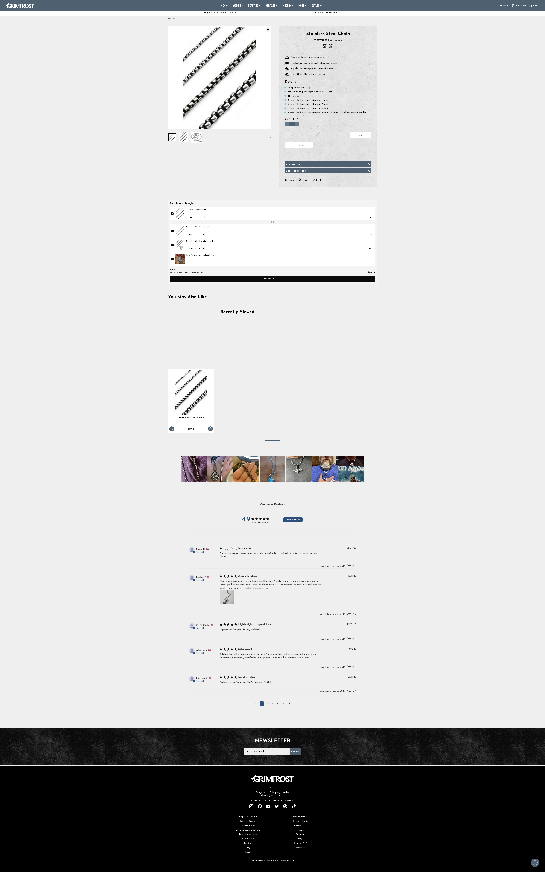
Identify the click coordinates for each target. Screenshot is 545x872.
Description (293, 164)
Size (288, 131)
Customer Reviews (248, 826)
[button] (194, 469)
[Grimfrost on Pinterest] (285, 806)
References (300, 830)
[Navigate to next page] (289, 703)
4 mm (317, 135)
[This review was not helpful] (353, 565)
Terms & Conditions (248, 834)
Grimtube (300, 834)
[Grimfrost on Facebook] (260, 806)
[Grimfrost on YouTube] (268, 806)
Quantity (292, 119)
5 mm (339, 135)
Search (248, 852)
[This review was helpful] (348, 565)
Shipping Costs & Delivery (248, 830)
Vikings (300, 839)
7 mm (360, 135)
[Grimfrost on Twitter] (277, 806)
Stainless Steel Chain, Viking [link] (199, 227)
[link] (180, 213)
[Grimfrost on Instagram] (251, 806)
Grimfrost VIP (300, 843)
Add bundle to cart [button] (272, 279)
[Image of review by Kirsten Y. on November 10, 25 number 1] (227, 597)
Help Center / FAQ (248, 817)
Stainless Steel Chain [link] (196, 210)
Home (171, 18)
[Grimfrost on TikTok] (294, 806)
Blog (248, 848)
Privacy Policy (248, 839)
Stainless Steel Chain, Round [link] (199, 241)
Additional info (296, 171)
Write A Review (293, 520)
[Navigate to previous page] (256, 703)
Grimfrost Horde (300, 821)
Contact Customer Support (272, 801)
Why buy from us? (300, 817)
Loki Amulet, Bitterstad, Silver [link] (200, 255)
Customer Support (247, 821)
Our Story (248, 843)
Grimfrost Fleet (300, 826)
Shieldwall (300, 848)
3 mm (295, 135)
